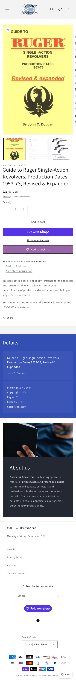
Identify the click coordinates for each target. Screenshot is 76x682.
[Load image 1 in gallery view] (14, 149)
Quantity (7, 202)
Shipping (6, 196)
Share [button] (10, 317)
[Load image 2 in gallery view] (38, 149)
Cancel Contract (16, 573)
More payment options (38, 240)
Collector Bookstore (32, 675)
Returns (11, 565)
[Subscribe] (58, 596)
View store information (19, 270)
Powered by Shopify (51, 675)
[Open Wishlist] (60, 9)
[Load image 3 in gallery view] (61, 149)
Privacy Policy (14, 557)
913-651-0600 (27, 528)
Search (11, 549)
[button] (7, 9)
